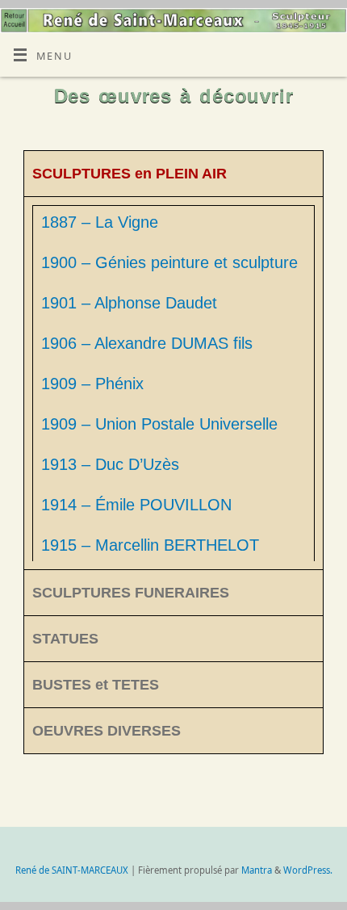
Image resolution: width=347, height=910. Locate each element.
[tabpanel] (173, 382)
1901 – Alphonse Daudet (129, 303)
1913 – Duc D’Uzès (110, 464)
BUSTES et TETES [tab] (95, 685)
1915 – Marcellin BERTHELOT (150, 545)
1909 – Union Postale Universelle (159, 424)
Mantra (256, 870)
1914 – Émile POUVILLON (136, 505)
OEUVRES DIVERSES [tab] (106, 731)
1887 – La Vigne (99, 222)
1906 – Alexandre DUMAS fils (147, 343)
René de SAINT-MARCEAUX (71, 870)
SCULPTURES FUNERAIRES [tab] (130, 593)
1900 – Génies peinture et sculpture (169, 262)
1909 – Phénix (92, 383)
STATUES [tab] (65, 639)
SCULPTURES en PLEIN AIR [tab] (129, 174)
